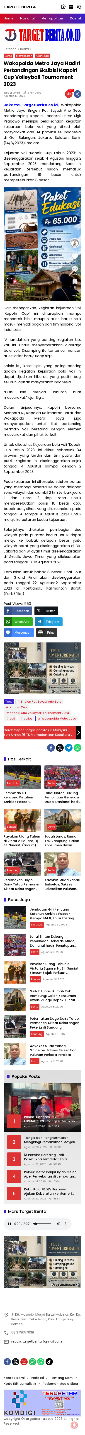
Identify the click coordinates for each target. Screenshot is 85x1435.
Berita (8, 56)
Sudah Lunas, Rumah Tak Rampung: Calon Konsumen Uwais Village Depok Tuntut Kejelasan (61, 841)
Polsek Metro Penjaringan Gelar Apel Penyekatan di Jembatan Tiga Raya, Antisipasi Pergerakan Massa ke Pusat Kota (50, 1174)
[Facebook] (51, 748)
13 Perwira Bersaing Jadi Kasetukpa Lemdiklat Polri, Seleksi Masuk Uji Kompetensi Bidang (48, 1157)
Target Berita (20, 7)
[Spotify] (32, 1361)
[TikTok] (49, 1361)
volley (28, 718)
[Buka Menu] (71, 6)
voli (12, 718)
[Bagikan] (77, 94)
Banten (11, 826)
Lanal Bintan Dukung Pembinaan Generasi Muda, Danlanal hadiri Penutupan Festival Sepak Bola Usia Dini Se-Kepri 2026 (62, 797)
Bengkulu (13, 783)
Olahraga (42, 56)
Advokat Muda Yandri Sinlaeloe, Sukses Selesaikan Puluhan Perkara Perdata (62, 884)
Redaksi (37, 1378)
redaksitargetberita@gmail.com (36, 1341)
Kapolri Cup (18, 707)
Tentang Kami (61, 1378)
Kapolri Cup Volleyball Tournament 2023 (39, 713)
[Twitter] (60, 748)
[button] (63, 6)
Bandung (13, 870)
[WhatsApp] (77, 748)
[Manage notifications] (74, 1425)
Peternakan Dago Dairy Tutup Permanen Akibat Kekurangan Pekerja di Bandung (22, 884)
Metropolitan (24, 56)
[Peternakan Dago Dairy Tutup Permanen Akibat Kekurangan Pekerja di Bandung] (22, 864)
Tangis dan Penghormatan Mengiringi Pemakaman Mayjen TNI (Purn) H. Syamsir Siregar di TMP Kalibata (49, 1140)
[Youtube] (24, 1361)
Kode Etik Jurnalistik (20, 1383)
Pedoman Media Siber (60, 1383)
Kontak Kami (14, 1378)
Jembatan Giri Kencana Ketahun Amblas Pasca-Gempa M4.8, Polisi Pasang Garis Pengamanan (19, 797)
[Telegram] (69, 748)
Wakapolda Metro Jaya (58, 718)
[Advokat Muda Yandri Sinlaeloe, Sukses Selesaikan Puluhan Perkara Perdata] (63, 864)
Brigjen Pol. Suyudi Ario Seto (41, 701)
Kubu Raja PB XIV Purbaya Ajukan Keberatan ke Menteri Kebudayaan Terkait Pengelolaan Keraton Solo (48, 1191)
